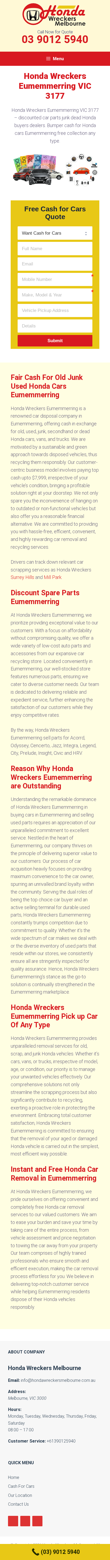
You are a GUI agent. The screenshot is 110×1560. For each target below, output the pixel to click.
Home (13, 1477)
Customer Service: (27, 1441)
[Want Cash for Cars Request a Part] (55, 232)
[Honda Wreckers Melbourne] (55, 14)
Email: (14, 1380)
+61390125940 (61, 1441)
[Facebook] (13, 1521)
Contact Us (18, 1504)
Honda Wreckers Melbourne (44, 1368)
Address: (17, 1391)
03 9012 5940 (55, 39)
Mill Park (52, 577)
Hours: (14, 1409)
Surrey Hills (22, 577)
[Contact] (37, 1521)
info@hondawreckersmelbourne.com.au (58, 1380)
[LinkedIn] (25, 1521)
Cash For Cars (21, 1486)
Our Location (20, 1495)
